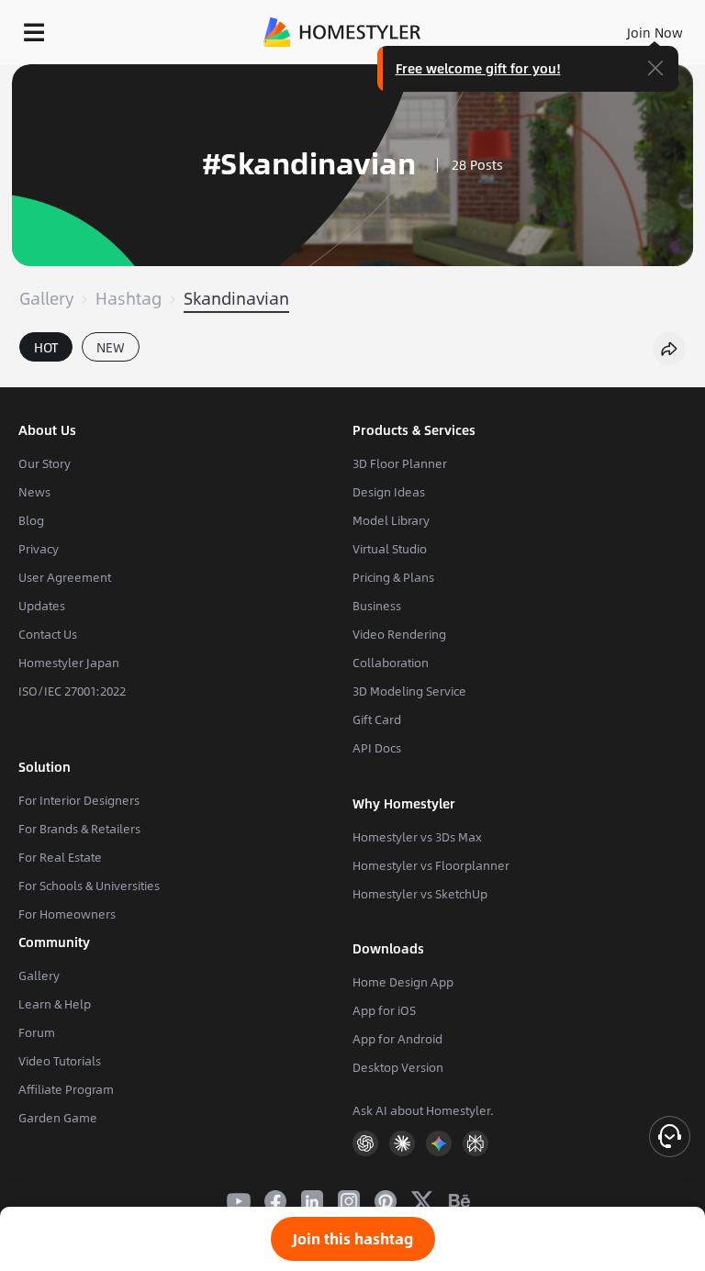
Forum (36, 1032)
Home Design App (402, 982)
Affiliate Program (66, 1089)
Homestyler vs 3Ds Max (417, 837)
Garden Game (57, 1118)
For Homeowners (67, 914)
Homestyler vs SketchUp (419, 894)
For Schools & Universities (89, 885)
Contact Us (47, 634)
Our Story (44, 463)
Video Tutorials (59, 1061)
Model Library (391, 520)
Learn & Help (54, 1004)
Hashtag (128, 298)
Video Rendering (399, 634)
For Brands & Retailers (79, 828)
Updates (41, 605)
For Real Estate (60, 857)
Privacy (38, 549)
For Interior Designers (79, 800)
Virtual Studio (389, 549)
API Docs (376, 748)
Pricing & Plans (393, 577)
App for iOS (384, 1010)
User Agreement (64, 577)
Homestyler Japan (68, 662)
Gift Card (376, 719)
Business (376, 605)
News (34, 492)
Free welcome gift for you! (478, 68)
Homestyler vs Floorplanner (430, 865)
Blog (31, 520)
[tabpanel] (352, 378)
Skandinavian (236, 298)
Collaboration (390, 662)
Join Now (655, 32)
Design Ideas (388, 492)
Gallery (46, 298)
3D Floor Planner (399, 463)
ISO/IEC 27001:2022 (72, 691)
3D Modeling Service (409, 691)
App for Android (397, 1039)
